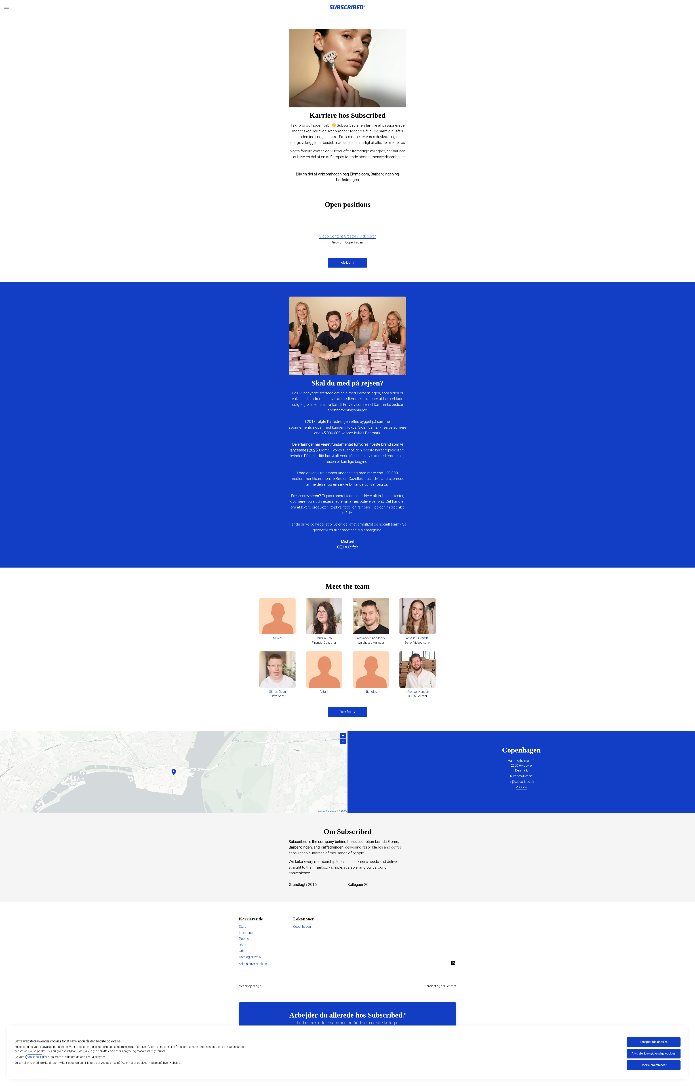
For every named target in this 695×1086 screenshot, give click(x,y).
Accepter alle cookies (653, 1042)
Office (243, 951)
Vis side (521, 787)
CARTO (343, 811)
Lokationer (246, 933)
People (244, 939)
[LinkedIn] (453, 963)
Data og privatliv (250, 957)
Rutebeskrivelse (521, 776)
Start (242, 926)
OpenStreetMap (328, 811)
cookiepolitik (35, 1057)
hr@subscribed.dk (521, 781)
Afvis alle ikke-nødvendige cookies (653, 1053)
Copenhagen (302, 926)
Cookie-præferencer (653, 1065)
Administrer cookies (253, 964)
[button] (343, 736)
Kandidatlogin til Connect (440, 986)
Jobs (242, 945)
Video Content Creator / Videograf (347, 236)
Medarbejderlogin (250, 986)
